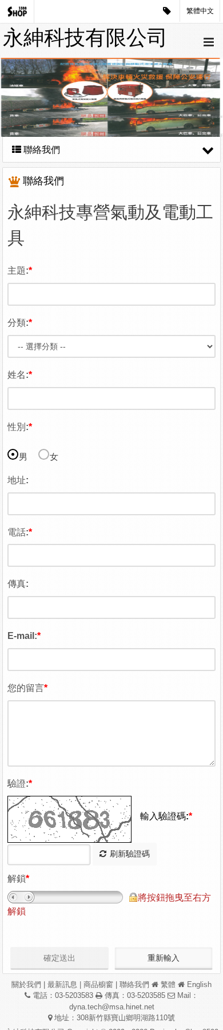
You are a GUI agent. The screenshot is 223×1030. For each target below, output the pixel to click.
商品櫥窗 (98, 984)
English (199, 984)
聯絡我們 (134, 984)
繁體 (168, 984)
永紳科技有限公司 (85, 37)
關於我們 (26, 984)
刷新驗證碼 (130, 853)
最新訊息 (62, 984)
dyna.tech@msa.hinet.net (111, 1007)
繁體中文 (200, 11)
